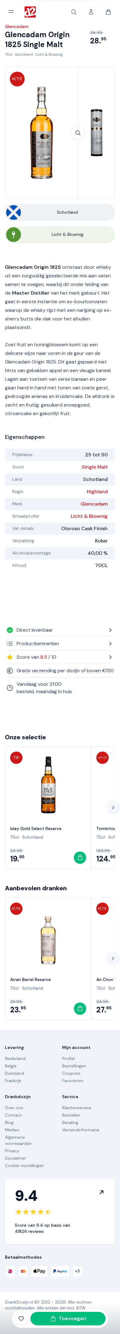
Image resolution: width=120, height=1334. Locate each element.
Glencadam (94, 504)
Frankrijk (13, 1080)
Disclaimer (15, 1158)
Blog (9, 1122)
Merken (12, 1130)
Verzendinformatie (80, 1130)
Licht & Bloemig (49, 54)
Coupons (71, 1073)
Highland (97, 491)
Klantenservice (76, 1107)
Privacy (12, 1150)
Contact (13, 1115)
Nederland (15, 1058)
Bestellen (71, 1115)
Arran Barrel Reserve (30, 979)
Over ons (14, 1107)
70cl (9, 54)
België (11, 1066)
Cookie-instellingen (24, 1165)
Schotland (24, 54)
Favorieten (72, 1080)
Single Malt (95, 467)
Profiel (68, 1058)
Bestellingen (74, 1066)
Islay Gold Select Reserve (36, 828)
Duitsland (14, 1073)
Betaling (70, 1122)
